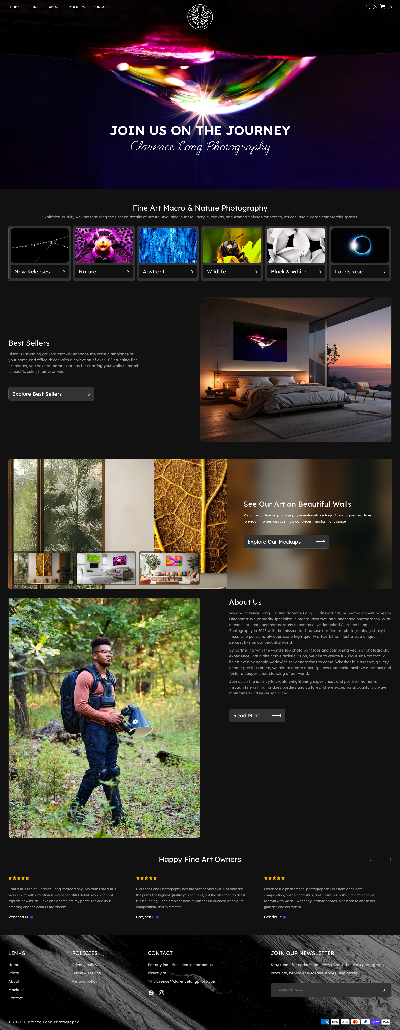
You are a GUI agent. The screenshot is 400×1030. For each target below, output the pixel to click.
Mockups (16, 989)
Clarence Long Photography (51, 1022)
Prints (13, 973)
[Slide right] (387, 859)
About (13, 981)
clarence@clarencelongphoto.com (185, 981)
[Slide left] (374, 859)
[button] (368, 7)
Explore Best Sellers (37, 394)
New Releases (32, 271)
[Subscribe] (380, 990)
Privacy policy (84, 964)
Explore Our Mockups (274, 541)
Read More (247, 715)
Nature (87, 271)
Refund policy (84, 981)
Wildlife (216, 271)
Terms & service (86, 973)
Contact (15, 998)
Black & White (288, 271)
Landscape (349, 271)
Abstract (153, 271)
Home (13, 964)
